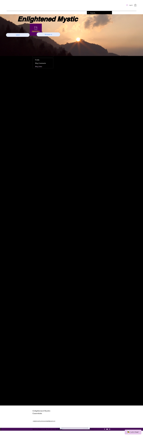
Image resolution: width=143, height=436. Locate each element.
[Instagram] (109, 429)
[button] (135, 5)
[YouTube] (107, 429)
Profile (37, 60)
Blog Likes (38, 66)
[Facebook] (104, 429)
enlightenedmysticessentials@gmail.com (44, 421)
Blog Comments (40, 63)
